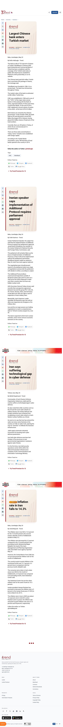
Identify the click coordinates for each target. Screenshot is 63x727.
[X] (10, 711)
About (34, 679)
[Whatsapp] (3, 711)
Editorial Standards (37, 686)
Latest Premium (5, 682)
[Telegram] (16, 711)
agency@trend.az (5, 672)
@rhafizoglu (29, 149)
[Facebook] (6, 711)
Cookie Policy (36, 702)
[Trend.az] (7, 12)
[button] (2, 23)
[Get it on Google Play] (17, 717)
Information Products (7, 697)
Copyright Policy (36, 700)
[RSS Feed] (23, 711)
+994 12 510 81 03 (6, 670)
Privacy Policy (36, 697)
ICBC (10, 155)
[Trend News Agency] (6, 658)
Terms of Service (36, 695)
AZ (56, 723)
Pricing (3, 695)
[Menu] (60, 12)
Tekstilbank (17, 155)
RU (59, 723)
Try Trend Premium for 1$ (18, 171)
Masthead (35, 682)
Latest (3, 679)
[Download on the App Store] (6, 717)
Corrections (35, 689)
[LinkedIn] (20, 711)
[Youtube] (13, 711)
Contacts (35, 684)
